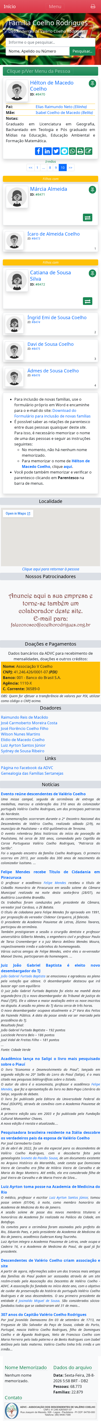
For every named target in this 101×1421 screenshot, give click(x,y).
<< (30, 167)
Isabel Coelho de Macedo (64, 112)
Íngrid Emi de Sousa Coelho (57, 317)
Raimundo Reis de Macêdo (24, 717)
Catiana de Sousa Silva (50, 275)
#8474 (36, 322)
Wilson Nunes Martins (20, 734)
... (43, 167)
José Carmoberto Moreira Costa (29, 722)
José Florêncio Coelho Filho (24, 728)
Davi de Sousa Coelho (50, 344)
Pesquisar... (82, 51)
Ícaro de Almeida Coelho (53, 234)
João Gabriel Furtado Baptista (23, 976)
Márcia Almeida (48, 188)
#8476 (36, 375)
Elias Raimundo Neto (61, 106)
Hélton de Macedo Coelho (52, 85)
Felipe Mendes (55, 882)
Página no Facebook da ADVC (27, 767)
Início (10, 6)
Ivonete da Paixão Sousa (39, 1158)
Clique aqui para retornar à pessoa (50, 569)
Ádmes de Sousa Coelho (53, 371)
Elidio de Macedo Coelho (23, 739)
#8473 (36, 238)
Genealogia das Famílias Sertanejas (32, 773)
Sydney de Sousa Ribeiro (22, 750)
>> (70, 167)
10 (63, 167)
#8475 (36, 349)
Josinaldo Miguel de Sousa (39, 1300)
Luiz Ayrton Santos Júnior (23, 745)
